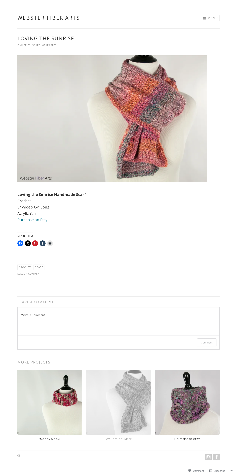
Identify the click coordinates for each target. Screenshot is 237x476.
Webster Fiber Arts (48, 17)
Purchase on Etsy (32, 219)
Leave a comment (29, 273)
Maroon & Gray (50, 439)
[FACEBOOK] (216, 457)
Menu (213, 18)
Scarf (36, 45)
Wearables (49, 45)
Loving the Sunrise (118, 439)
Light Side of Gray (187, 439)
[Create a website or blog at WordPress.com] (18, 455)
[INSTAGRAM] (208, 457)
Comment (207, 342)
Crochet (25, 267)
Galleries (24, 45)
